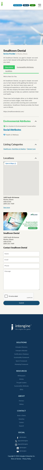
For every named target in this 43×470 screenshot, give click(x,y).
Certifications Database (21, 354)
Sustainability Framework (21, 357)
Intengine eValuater (21, 350)
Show (36, 122)
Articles (21, 379)
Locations (8, 71)
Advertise (21, 419)
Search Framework (21, 361)
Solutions (21, 342)
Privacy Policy (26, 459)
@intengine (23, 437)
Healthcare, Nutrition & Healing (14, 149)
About (21, 396)
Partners (21, 401)
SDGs (21, 389)
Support (21, 426)
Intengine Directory (21, 347)
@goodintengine (23, 440)
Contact (21, 411)
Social (21, 432)
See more (6, 207)
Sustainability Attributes (25, 67)
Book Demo (17, 5)
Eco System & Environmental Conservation (21, 126)
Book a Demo (21, 415)
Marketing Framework (21, 364)
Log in (32, 5)
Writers (21, 404)
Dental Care (31, 149)
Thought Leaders (21, 382)
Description (9, 67)
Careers (21, 422)
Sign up (26, 5)
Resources (21, 371)
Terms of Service (16, 459)
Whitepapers (21, 375)
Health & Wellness (12, 135)
